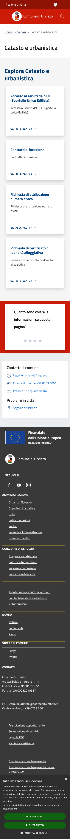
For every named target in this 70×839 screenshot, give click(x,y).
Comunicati (16, 628)
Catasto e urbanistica (22, 574)
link (15, 808)
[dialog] (35, 807)
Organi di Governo (20, 502)
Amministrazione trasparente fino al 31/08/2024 (32, 769)
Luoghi (13, 650)
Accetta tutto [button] (35, 816)
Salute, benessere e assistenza (28, 598)
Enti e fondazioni (19, 520)
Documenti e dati (19, 538)
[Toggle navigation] (7, 16)
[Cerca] (62, 16)
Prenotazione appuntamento (27, 725)
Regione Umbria (16, 4)
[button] (35, 833)
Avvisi (12, 634)
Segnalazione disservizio (24, 731)
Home (8, 32)
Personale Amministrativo (25, 532)
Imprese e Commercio (22, 568)
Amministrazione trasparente (27, 761)
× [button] (65, 779)
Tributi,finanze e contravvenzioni (29, 592)
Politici (13, 526)
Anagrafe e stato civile (23, 556)
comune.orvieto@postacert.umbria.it (33, 704)
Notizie (13, 622)
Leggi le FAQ (16, 737)
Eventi (13, 656)
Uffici (12, 514)
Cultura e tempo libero (23, 562)
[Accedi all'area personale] (55, 4)
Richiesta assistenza (21, 743)
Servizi (21, 32)
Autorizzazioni (18, 604)
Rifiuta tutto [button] (35, 825)
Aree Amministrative (22, 508)
